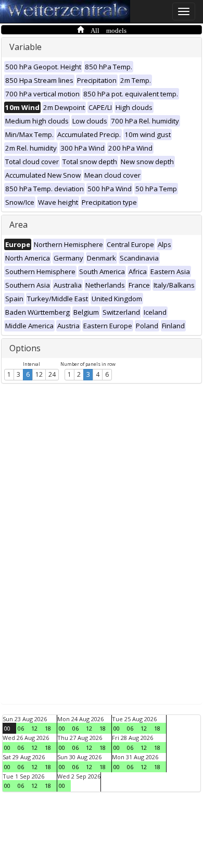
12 (39, 374)
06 (21, 728)
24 (52, 374)
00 (7, 728)
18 (48, 728)
